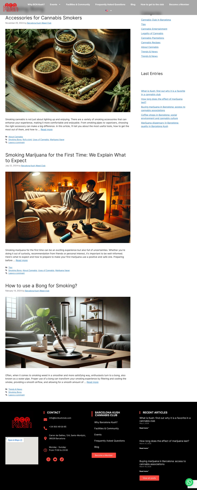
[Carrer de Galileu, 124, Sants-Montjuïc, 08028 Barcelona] (45, 438)
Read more (47, 129)
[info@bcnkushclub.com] (45, 419)
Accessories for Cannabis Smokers (43, 17)
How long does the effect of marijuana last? (164, 441)
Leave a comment (16, 142)
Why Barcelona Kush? (106, 422)
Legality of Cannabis (152, 33)
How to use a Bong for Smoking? (41, 285)
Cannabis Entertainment (154, 29)
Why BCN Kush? (36, 4)
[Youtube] (55, 459)
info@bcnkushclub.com (60, 418)
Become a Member (179, 4)
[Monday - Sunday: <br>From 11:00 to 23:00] (45, 450)
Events (53, 4)
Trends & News (15, 389)
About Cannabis (15, 137)
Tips (10, 267)
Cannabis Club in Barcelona (156, 19)
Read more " (144, 428)
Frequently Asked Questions (110, 4)
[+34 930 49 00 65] (45, 428)
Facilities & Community (78, 4)
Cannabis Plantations (152, 38)
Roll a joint (27, 139)
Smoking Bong (15, 139)
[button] (189, 482)
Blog (133, 4)
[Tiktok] (62, 459)
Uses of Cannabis (41, 139)
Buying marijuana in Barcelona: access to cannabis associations (163, 463)
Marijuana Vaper (57, 139)
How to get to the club (152, 4)
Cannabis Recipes (150, 42)
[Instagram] (48, 459)
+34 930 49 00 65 (57, 426)
